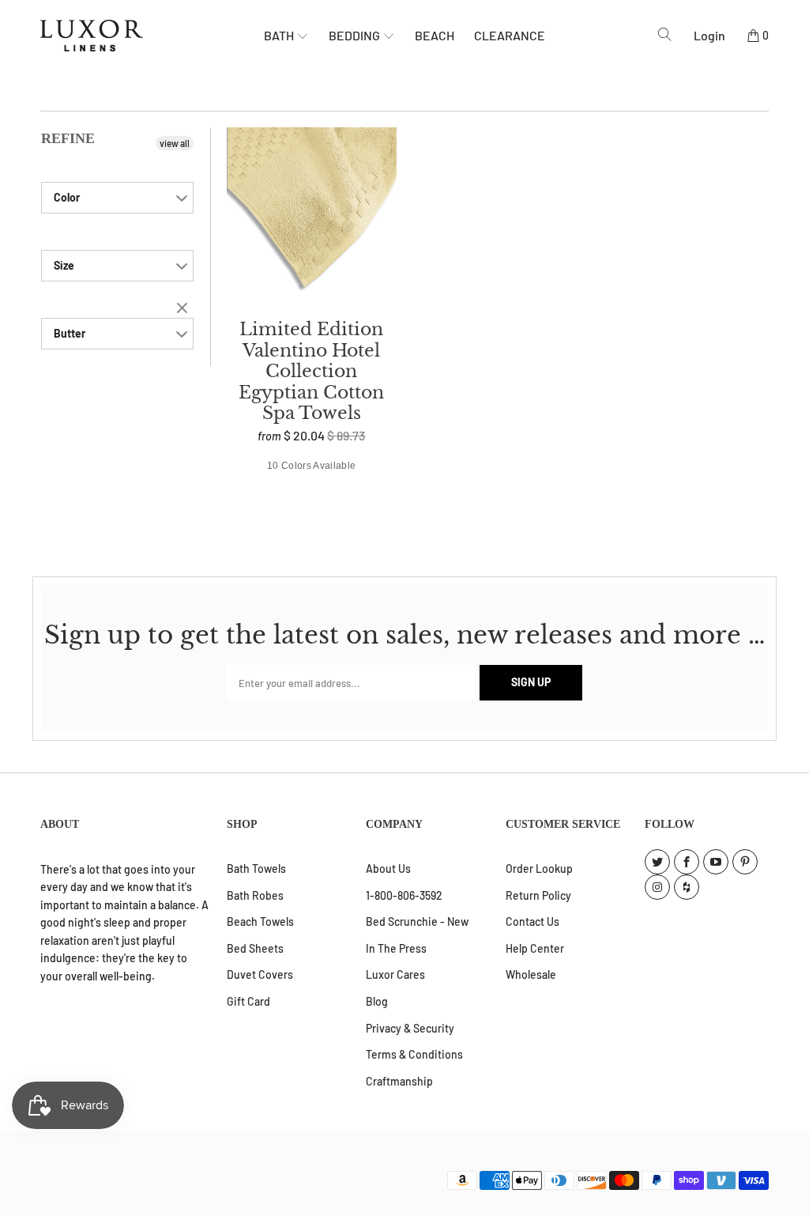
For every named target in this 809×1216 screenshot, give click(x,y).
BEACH (434, 35)
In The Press (396, 948)
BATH (280, 35)
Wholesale (531, 974)
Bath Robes (255, 895)
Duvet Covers (260, 974)
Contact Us (532, 921)
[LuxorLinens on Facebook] (686, 861)
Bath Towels (256, 868)
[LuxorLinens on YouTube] (715, 861)
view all (175, 143)
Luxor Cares (395, 974)
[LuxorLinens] (152, 35)
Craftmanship (399, 1081)
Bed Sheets (255, 948)
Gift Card (248, 1001)
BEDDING (355, 35)
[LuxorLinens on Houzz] (686, 887)
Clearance (509, 35)
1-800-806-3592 (404, 895)
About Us (388, 868)
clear (184, 309)
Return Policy (538, 895)
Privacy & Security (410, 1028)
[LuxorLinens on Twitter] (657, 861)
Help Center (535, 948)
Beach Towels (260, 921)
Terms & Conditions (414, 1054)
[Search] (665, 35)
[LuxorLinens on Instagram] (657, 887)
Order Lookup (539, 868)
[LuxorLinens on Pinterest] (745, 861)
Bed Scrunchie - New (417, 921)
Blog (377, 1001)
